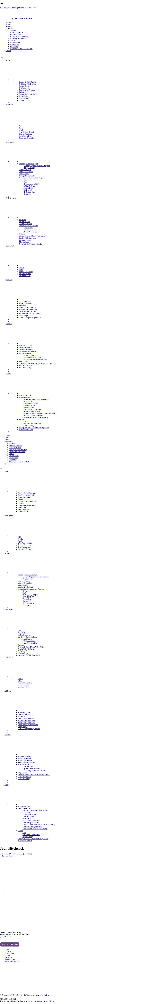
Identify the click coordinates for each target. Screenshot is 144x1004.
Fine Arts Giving (25, 367)
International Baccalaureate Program (32, 178)
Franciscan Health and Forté (29, 313)
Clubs (21, 270)
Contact (8, 51)
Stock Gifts (28, 401)
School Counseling (26, 172)
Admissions (10, 104)
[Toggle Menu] (1, 468)
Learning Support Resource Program (37, 166)
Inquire (8, 22)
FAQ (25, 182)
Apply (21, 130)
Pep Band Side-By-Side (32, 357)
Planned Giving (29, 405)
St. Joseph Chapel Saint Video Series (32, 236)
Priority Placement (25, 134)
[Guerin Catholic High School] (6, 18)
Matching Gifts (29, 407)
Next (12, 856)
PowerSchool (15, 43)
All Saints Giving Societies (33, 415)
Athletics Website (25, 303)
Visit (20, 126)
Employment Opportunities (28, 90)
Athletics (9, 280)
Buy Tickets (23, 361)
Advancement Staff (26, 430)
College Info (28, 190)
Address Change (10, 959)
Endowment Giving (31, 403)
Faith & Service (11, 198)
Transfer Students (25, 136)
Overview (27, 180)
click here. (51, 1001)
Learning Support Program (28, 164)
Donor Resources (25, 397)
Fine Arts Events (25, 353)
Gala (25, 422)
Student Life (10, 246)
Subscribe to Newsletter (9, 944)
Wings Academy (29, 168)
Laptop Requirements (26, 176)
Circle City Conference (27, 307)
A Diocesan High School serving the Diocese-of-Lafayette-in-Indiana (24, 995)
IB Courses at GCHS (31, 184)
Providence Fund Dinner (32, 424)
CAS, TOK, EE (29, 186)
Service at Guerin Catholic (28, 226)
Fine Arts (9, 324)
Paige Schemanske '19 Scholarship (36, 417)
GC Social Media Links (27, 84)
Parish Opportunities (31, 232)
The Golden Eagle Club (27, 311)
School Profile (24, 100)
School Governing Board (28, 94)
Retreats (22, 234)
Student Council (25, 274)
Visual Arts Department (27, 351)
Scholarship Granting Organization (36, 399)
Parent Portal (14, 45)
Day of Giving (29, 426)
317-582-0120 (6, 54)
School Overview (25, 86)
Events (21, 419)
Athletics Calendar (16, 32)
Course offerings (25, 170)
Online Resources (25, 224)
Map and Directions (11, 961)
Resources (27, 194)
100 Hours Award (30, 230)
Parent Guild (23, 96)
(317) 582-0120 (5, 937)
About (8, 60)
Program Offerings (25, 345)
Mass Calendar (24, 222)
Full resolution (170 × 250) (22, 854)
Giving (8, 24)
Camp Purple (23, 316)
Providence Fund (25, 395)
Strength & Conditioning (28, 309)
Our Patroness (24, 88)
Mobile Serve (28, 228)
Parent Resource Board (18, 38)
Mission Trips (24, 242)
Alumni (8, 26)
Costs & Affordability (26, 138)
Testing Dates (28, 188)
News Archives (24, 98)
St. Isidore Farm (24, 240)
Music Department (25, 347)
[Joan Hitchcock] (9, 884)
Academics (10, 142)
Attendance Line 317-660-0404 (21, 49)
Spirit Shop (14, 47)
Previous (4, 856)
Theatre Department (26, 349)
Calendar (13, 30)
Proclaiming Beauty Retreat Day (35, 359)
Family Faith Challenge (27, 238)
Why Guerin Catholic (26, 132)
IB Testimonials (29, 192)
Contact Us (8, 957)
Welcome (22, 220)
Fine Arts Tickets (16, 34)
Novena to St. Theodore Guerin (30, 244)
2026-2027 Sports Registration (30, 318)
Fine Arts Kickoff (30, 355)
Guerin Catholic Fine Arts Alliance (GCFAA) (35, 363)
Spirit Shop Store (25, 301)
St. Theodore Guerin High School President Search (18, 8)
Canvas (12, 41)
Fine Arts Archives (25, 365)
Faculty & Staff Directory (19, 36)
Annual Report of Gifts (32, 411)
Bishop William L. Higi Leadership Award (34, 428)
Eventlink (22, 305)
